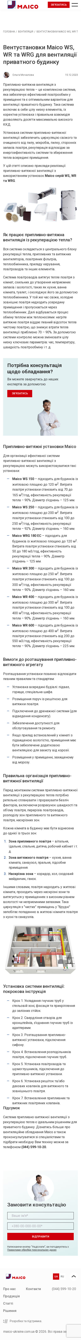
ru (62, 1276)
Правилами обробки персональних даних (31, 1249)
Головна (9, 31)
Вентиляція (25, 31)
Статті (8, 1303)
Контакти (33, 1289)
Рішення (9, 1311)
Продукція (11, 1296)
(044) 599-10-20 (64, 1289)
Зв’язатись (59, 4)
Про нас (9, 1289)
